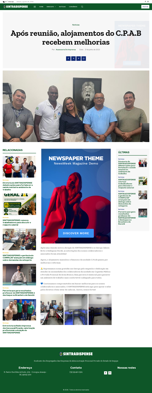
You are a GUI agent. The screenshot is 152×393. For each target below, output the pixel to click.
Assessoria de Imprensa (66, 50)
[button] (82, 7)
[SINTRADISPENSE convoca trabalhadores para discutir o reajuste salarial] (19, 204)
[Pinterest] (78, 58)
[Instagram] (148, 1)
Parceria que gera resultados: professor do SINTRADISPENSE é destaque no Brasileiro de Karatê (19, 292)
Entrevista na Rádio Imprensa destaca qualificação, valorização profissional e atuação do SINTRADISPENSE (19, 329)
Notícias (76, 25)
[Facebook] (145, 1)
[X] (73, 58)
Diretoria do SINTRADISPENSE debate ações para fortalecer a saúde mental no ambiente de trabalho (18, 186)
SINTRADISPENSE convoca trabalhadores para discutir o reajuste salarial (17, 222)
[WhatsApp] (83, 58)
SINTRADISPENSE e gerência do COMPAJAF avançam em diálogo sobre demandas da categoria (18, 257)
